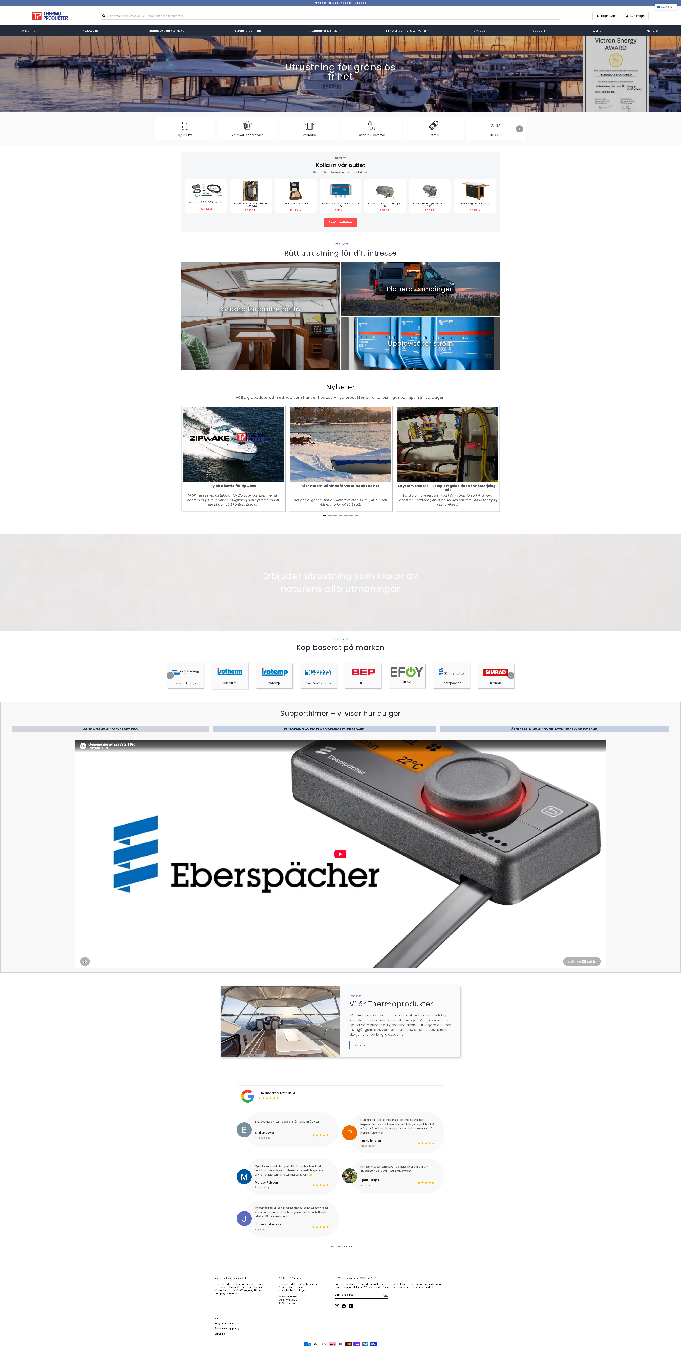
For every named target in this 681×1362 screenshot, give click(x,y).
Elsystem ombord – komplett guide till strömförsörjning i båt (447, 488)
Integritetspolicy (224, 1323)
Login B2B (608, 16)
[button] (666, 7)
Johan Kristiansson (269, 1224)
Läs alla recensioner (340, 1246)
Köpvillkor (220, 1333)
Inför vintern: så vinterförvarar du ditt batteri (340, 486)
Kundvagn (637, 16)
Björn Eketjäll (369, 1180)
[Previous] (170, 675)
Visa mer (377, 1133)
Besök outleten (340, 222)
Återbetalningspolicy (227, 1328)
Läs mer (360, 1045)
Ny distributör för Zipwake (233, 486)
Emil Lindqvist (264, 1133)
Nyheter (340, 387)
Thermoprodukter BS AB (278, 1093)
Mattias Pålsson (266, 1182)
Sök (216, 1318)
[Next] (519, 128)
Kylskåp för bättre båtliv (260, 309)
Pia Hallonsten (370, 1141)
